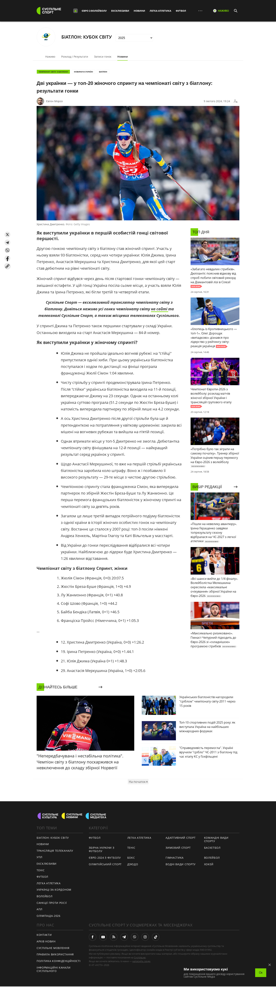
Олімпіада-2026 (48, 916)
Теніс (41, 870)
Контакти (44, 935)
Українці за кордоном (54, 889)
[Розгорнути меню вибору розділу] (75, 10)
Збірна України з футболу (101, 849)
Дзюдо (132, 864)
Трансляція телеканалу (55, 850)
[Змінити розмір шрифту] (236, 101)
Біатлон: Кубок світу (53, 837)
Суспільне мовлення (53, 948)
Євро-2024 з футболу (105, 857)
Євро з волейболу (94, 10)
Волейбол (45, 896)
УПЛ (39, 857)
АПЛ (39, 909)
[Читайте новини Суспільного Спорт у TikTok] (155, 937)
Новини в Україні (83, 71)
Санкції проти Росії (52, 903)
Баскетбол (212, 847)
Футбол (181, 10)
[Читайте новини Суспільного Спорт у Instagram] (145, 937)
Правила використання (55, 954)
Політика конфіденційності (59, 961)
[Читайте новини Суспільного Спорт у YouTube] (103, 937)
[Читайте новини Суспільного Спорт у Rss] (113, 937)
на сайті (159, 308)
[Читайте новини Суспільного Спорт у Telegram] (124, 937)
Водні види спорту (181, 864)
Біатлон (103, 71)
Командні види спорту (216, 839)
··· (200, 10)
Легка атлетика (160, 10)
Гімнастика (175, 857)
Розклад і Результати (74, 56)
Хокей (209, 864)
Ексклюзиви (120, 10)
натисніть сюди (141, 961)
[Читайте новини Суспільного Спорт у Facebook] (92, 937)
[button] (7, 234)
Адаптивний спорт (180, 837)
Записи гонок (102, 56)
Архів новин (46, 941)
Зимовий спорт (178, 847)
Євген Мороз (54, 101)
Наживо (50, 56)
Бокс (131, 857)
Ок (260, 972)
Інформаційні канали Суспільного (53, 969)
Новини (139, 10)
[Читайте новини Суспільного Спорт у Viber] (134, 937)
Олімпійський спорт (105, 864)
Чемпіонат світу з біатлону (53, 71)
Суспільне (140, 957)
